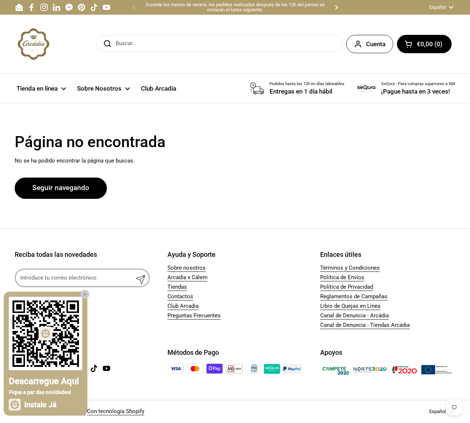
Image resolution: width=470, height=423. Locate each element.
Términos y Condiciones (350, 268)
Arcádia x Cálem (187, 277)
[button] (424, 44)
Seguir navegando (60, 188)
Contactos (180, 296)
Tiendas (177, 287)
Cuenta (376, 44)
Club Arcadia (183, 306)
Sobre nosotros (186, 268)
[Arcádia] (33, 44)
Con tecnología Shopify (115, 411)
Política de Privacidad (346, 287)
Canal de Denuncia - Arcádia (354, 315)
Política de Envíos (342, 277)
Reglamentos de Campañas (353, 296)
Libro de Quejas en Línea (350, 306)
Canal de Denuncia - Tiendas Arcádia (365, 325)
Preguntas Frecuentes (194, 315)
